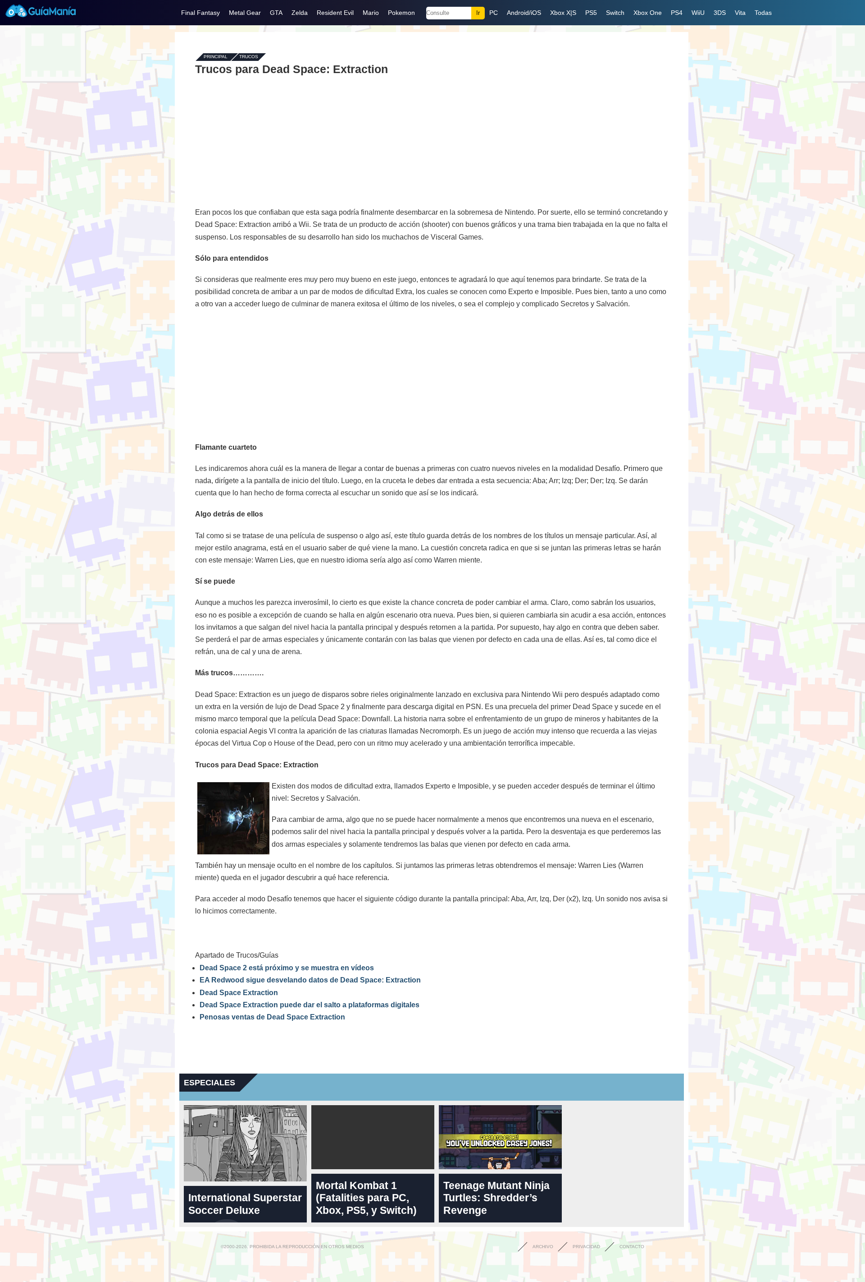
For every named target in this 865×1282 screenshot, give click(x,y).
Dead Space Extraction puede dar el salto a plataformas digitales (309, 1005)
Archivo (543, 1246)
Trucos (248, 57)
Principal (216, 57)
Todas (763, 12)
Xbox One (647, 12)
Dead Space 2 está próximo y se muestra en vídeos (287, 968)
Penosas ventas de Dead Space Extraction (272, 1017)
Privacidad (586, 1246)
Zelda (299, 12)
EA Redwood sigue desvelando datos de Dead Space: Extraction (310, 980)
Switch (615, 12)
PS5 (591, 12)
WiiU (698, 12)
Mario (371, 12)
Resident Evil (335, 12)
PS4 (677, 12)
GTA (276, 12)
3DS (720, 12)
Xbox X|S (563, 12)
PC (493, 12)
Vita (740, 12)
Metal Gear (245, 12)
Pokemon (401, 12)
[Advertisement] (431, 140)
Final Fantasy (200, 12)
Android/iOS (524, 12)
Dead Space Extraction (239, 992)
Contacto (631, 1246)
